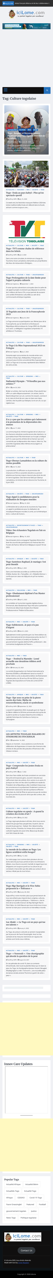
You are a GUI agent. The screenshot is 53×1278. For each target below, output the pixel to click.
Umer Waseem (23, 1262)
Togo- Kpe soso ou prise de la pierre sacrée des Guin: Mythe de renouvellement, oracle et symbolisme (24, 700)
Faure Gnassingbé (14, 1204)
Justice (33, 1211)
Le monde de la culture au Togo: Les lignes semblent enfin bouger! (23, 850)
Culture (22, 130)
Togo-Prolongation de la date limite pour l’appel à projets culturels (26, 279)
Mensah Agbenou (13, 284)
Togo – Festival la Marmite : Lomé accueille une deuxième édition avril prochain (23, 661)
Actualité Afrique (13, 1184)
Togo (35, 130)
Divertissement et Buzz (26, 525)
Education (21, 590)
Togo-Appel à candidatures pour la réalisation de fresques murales (22, 498)
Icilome (33, 1274)
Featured (20, 189)
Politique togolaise (28, 1217)
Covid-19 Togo (36, 1197)
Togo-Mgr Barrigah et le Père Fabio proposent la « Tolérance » (23, 887)
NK (9, 387)
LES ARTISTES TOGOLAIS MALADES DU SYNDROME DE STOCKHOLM (25, 735)
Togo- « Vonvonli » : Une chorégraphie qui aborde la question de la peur (25, 954)
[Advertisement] (26, 56)
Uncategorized (38, 274)
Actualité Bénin (31, 1184)
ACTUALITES (12, 130)
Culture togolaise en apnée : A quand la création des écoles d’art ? (25, 812)
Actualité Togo (30, 1191)
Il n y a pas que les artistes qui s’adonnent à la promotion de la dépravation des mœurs (26, 422)
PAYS (29, 130)
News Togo (11, 1217)
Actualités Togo (12, 1191)
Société (35, 189)
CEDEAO (21, 1197)
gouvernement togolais (16, 1211)
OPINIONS (29, 376)
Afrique (20, 558)
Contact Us (26, 1250)
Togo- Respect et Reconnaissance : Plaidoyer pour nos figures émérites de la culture (26, 136)
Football (42, 1204)
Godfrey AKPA (13, 142)
